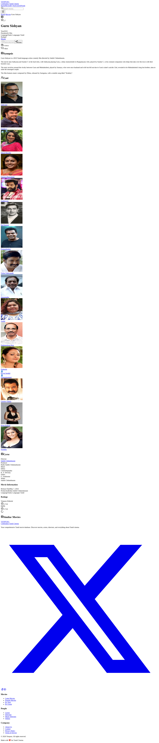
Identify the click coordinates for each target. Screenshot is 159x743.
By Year (13, 6)
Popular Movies (10, 700)
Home (3, 6)
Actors (7, 713)
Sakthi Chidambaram (8, 461)
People (23, 6)
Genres (18, 6)
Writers (7, 718)
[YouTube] (4, 690)
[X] (79, 687)
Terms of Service (11, 733)
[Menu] (3, 12)
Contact (7, 729)
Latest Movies (10, 698)
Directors (8, 715)
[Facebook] (2, 690)
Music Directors (10, 717)
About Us (8, 727)
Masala (3, 39)
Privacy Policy (10, 731)
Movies (7, 6)
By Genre (8, 704)
